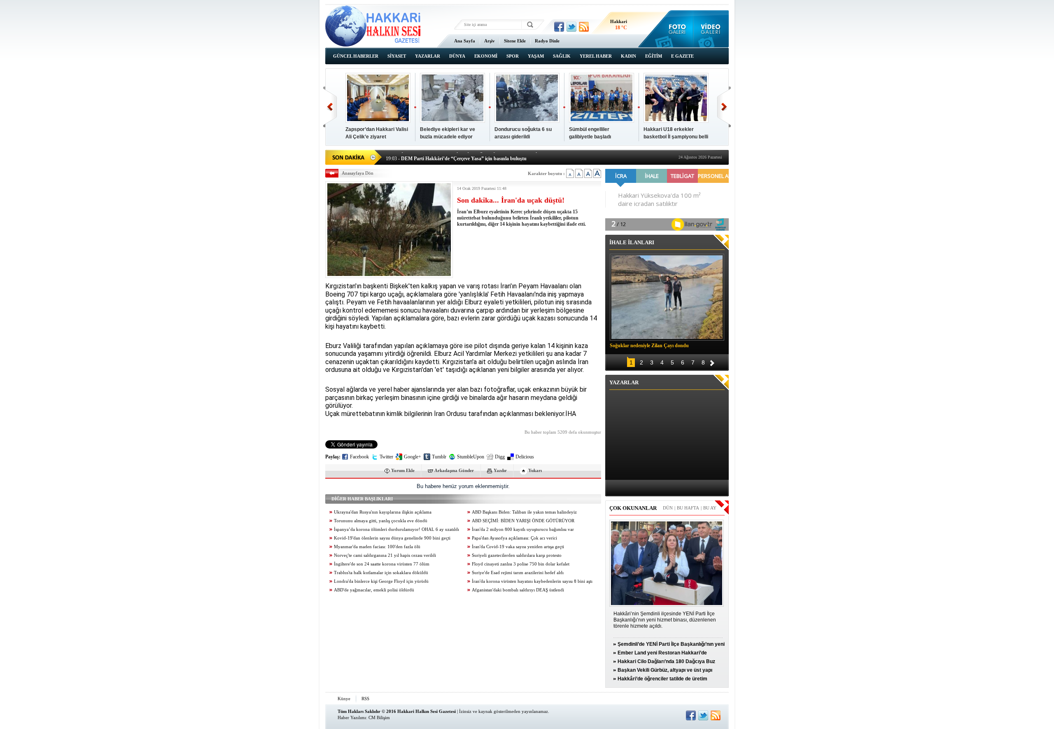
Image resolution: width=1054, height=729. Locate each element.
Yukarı (535, 470)
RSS (365, 698)
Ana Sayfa (464, 40)
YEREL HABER (596, 56)
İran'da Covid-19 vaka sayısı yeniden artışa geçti (518, 546)
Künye (344, 698)
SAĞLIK (562, 56)
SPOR (512, 56)
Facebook (359, 457)
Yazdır (500, 470)
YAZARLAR (427, 56)
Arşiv (489, 40)
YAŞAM (536, 56)
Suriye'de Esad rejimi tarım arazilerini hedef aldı (518, 572)
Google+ (412, 457)
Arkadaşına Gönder (454, 470)
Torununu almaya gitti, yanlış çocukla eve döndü (380, 521)
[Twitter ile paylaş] (571, 27)
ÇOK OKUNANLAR (633, 508)
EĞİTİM (653, 56)
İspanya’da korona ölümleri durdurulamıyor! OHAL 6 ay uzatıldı (396, 529)
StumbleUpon (470, 457)
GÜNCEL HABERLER (355, 56)
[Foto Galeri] (675, 28)
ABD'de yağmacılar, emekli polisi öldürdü (374, 590)
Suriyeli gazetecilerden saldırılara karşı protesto (517, 555)
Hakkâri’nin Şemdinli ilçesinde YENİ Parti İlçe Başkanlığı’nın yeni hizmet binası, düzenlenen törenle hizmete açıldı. (664, 620)
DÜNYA (457, 56)
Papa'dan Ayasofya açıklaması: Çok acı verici (514, 538)
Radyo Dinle (547, 40)
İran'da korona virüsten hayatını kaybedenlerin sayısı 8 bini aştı (532, 581)
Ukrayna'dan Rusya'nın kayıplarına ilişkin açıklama (382, 512)
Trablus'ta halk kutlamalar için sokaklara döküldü (381, 572)
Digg (500, 457)
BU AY (709, 507)
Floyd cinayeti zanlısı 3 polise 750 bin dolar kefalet (520, 564)
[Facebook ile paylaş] (559, 27)
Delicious (524, 457)
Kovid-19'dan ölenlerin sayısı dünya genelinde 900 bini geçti (392, 538)
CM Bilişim (379, 717)
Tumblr (439, 457)
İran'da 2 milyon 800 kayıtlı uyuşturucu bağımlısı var (523, 529)
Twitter (386, 457)
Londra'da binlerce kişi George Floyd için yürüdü (381, 581)
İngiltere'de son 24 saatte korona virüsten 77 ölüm (381, 564)
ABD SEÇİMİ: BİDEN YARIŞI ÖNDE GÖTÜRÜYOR (523, 521)
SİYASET (396, 56)
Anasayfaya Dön (357, 173)
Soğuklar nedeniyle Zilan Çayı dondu (649, 345)
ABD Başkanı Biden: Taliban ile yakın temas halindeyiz (524, 512)
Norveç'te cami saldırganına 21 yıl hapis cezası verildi (385, 555)
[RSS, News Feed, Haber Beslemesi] (584, 27)
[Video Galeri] (711, 28)
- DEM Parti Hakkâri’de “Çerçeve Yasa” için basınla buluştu (456, 156)
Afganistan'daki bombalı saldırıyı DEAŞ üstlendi (518, 590)
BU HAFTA (688, 507)
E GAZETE (682, 56)
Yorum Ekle (403, 470)
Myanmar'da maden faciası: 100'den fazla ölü (377, 546)
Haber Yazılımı (352, 717)
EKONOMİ (485, 56)
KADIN (628, 56)
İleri (724, 106)
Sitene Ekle (515, 40)
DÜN (668, 507)
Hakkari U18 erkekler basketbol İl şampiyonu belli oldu (676, 136)
